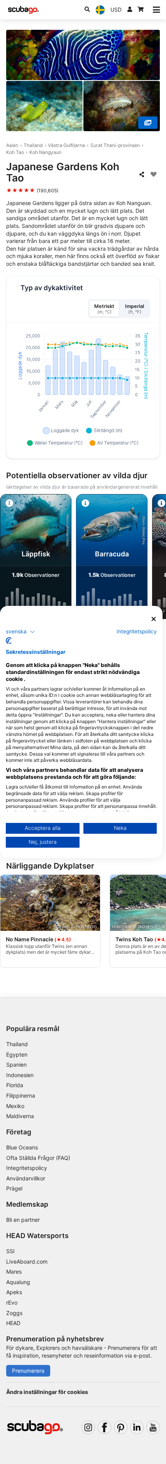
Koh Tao (15, 152)
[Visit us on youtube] (153, 1427)
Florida (14, 1085)
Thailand (33, 145)
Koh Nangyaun (45, 152)
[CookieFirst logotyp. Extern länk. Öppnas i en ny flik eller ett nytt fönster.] (9, 640)
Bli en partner (23, 1219)
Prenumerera (28, 1370)
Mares (14, 1271)
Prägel (14, 1188)
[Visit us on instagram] (88, 1427)
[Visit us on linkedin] (137, 1427)
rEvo (11, 1302)
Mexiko (15, 1106)
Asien (12, 145)
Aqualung (18, 1282)
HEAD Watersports (37, 1235)
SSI (10, 1251)
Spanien (16, 1064)
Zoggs (14, 1313)
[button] (20, 631)
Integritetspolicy (26, 1168)
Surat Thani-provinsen (115, 145)
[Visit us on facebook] (104, 1427)
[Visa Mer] (148, 122)
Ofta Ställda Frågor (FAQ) (38, 1157)
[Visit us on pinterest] (120, 1427)
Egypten (16, 1054)
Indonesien (20, 1075)
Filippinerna (20, 1095)
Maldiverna (20, 1116)
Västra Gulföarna (66, 145)
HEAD (13, 1323)
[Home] (23, 10)
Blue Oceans (22, 1147)
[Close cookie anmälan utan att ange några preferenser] (154, 619)
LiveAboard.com (26, 1261)
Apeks (14, 1292)
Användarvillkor (25, 1178)
